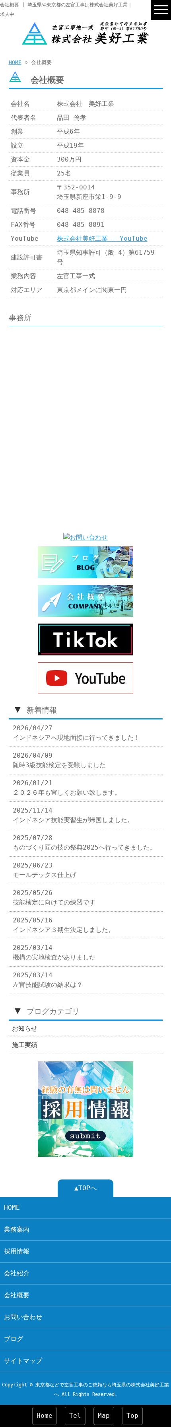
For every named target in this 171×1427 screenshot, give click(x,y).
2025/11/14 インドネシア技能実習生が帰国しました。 (73, 815)
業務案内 (16, 1229)
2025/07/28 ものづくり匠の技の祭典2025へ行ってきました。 (84, 842)
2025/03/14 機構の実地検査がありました (54, 952)
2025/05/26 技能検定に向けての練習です (54, 897)
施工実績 (24, 1045)
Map (104, 1415)
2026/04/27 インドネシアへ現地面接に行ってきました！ (76, 732)
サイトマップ (23, 1361)
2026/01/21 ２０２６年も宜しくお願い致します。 (67, 787)
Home (44, 1415)
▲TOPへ (85, 1188)
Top (132, 1415)
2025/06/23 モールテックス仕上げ (44, 870)
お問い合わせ (23, 1317)
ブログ (13, 1339)
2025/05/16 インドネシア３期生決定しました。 (64, 925)
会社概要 (16, 1295)
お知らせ (24, 1028)
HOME (15, 62)
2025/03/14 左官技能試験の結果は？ (48, 979)
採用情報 (16, 1251)
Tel (75, 1415)
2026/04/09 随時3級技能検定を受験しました (59, 760)
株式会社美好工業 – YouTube (102, 238)
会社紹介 (16, 1273)
